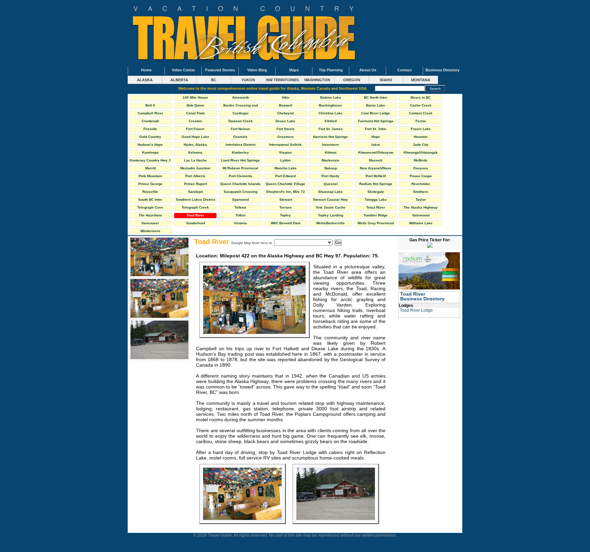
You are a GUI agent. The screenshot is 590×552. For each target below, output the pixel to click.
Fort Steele (286, 129)
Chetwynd (285, 113)
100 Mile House (195, 97)
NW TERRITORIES (282, 80)
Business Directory (442, 70)
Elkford (331, 121)
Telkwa (240, 207)
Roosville (150, 192)
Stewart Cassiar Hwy (330, 199)
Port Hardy (330, 176)
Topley (285, 215)
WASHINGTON (317, 80)
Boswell (285, 105)
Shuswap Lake (330, 192)
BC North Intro (375, 97)
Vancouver (150, 223)
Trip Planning (331, 70)
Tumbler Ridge (376, 215)
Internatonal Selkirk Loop (285, 145)
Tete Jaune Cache (331, 207)
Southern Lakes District (195, 199)
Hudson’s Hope (150, 144)
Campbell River (150, 113)
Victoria (240, 223)
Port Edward (285, 176)
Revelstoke (420, 184)
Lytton (285, 160)
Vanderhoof (195, 223)
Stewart (285, 199)
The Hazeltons (150, 215)
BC (213, 80)
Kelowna (195, 152)
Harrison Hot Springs (330, 137)
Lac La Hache (195, 160)
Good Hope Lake (195, 137)
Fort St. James (331, 129)
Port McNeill (376, 176)
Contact (404, 70)
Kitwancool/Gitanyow (375, 152)
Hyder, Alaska (195, 144)
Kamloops (150, 152)
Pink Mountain (150, 176)
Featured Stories (220, 70)
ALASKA (145, 80)
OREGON (351, 80)
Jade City (421, 144)
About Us (367, 70)
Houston (420, 137)
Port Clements (240, 176)
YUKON (248, 80)
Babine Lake (330, 97)
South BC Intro (150, 199)
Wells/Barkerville (330, 223)
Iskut (375, 144)
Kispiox (285, 152)
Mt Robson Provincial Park (240, 169)
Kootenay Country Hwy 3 (150, 160)
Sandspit (195, 192)
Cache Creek (421, 105)
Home (146, 70)
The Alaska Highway (421, 207)
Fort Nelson (240, 129)
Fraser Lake (421, 129)
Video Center (183, 70)
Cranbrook (150, 121)
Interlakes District (240, 144)
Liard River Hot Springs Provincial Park (240, 161)
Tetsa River (375, 207)
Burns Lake (375, 105)
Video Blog (257, 70)
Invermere (330, 144)
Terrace (285, 207)
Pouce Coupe (421, 176)
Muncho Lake (286, 168)
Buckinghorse (330, 105)
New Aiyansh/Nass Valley (375, 169)
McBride (420, 160)
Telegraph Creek (195, 207)
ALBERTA (179, 80)
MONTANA (420, 80)
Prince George (150, 184)
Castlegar (241, 113)
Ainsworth (240, 97)
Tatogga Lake (376, 199)
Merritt (150, 168)
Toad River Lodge (416, 310)
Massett (375, 160)
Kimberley (240, 152)
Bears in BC (421, 97)
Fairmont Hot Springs (375, 121)
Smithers (420, 192)
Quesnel (331, 184)
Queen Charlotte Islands (240, 184)
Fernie (421, 121)
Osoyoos (420, 168)
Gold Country (150, 137)
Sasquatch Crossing (240, 192)
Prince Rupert (195, 184)
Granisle (240, 137)
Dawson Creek (240, 121)
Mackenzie (330, 160)
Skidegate (375, 192)
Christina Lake (331, 113)
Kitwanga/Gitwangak (421, 152)
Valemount (421, 215)
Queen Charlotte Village (285, 184)
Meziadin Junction (195, 168)
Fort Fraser (195, 129)
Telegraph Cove (150, 207)
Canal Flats (195, 113)
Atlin (285, 97)
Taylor (421, 199)
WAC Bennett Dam (285, 223)
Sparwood (240, 199)
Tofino (240, 215)
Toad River (195, 215)
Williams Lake (421, 223)
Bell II (150, 105)
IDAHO (386, 80)
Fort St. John (375, 129)
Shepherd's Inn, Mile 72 (285, 192)
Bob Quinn (195, 105)
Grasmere (285, 137)
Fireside (150, 129)
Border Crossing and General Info (240, 106)
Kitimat (330, 152)
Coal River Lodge (375, 113)
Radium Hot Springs (375, 184)
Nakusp (330, 168)
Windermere (150, 231)
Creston (195, 121)
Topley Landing (330, 215)
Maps (294, 70)
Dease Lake (285, 121)
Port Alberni (195, 176)
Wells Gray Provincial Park (375, 224)
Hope (375, 137)
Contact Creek (421, 113)
